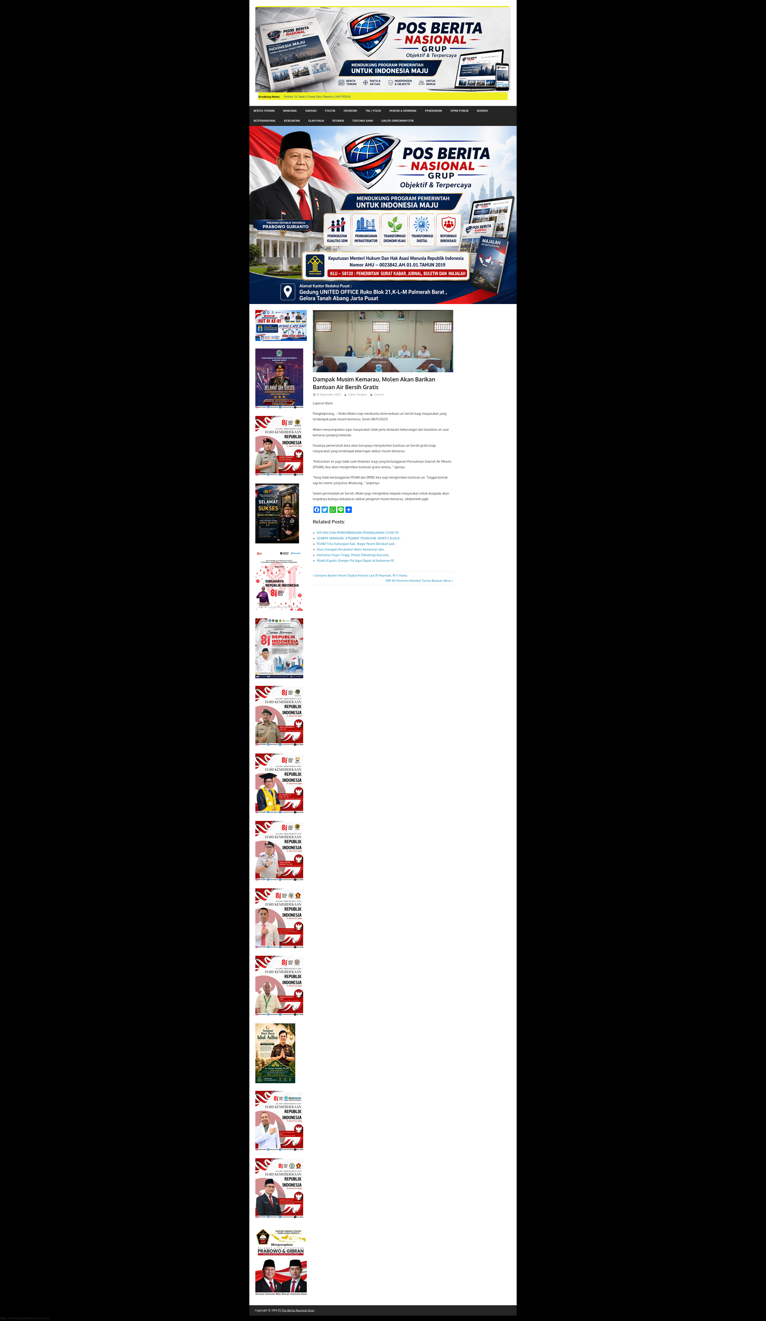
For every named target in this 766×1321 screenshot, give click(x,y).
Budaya (482, 110)
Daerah (311, 110)
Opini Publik (459, 110)
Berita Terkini (264, 110)
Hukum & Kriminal (403, 110)
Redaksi (338, 120)
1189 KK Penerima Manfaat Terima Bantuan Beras (418, 581)
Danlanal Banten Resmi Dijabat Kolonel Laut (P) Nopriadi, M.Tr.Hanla (361, 575)
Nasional (290, 110)
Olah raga (316, 120)
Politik (330, 110)
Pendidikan (433, 110)
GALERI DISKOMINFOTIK (397, 120)
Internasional (265, 120)
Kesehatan (292, 120)
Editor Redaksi (357, 394)
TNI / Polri (373, 110)
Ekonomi (350, 110)
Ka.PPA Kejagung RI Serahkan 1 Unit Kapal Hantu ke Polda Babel (322, 96)
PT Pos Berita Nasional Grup (296, 1310)
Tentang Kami (362, 120)
